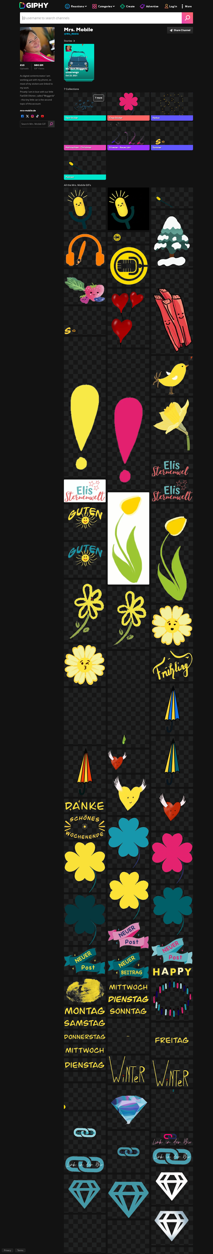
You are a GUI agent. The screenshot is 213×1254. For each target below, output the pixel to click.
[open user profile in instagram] (32, 116)
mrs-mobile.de (28, 110)
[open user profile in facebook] (22, 116)
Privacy (7, 1250)
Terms (20, 1250)
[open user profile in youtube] (42, 116)
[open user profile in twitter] (27, 116)
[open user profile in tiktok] (37, 116)
